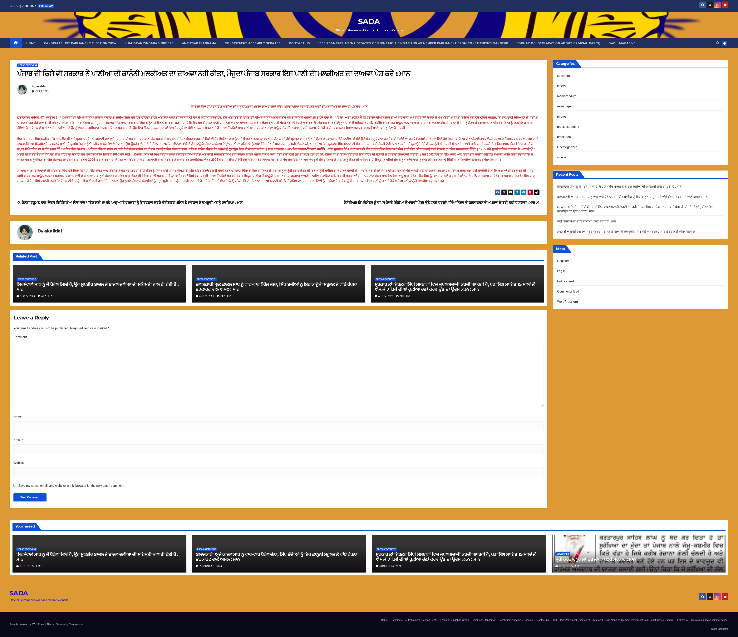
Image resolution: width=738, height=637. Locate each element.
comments (564, 75)
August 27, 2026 (31, 566)
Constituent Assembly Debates (252, 43)
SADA (369, 21)
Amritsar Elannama (199, 43)
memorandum (566, 96)
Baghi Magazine (622, 43)
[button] (717, 43)
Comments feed (568, 291)
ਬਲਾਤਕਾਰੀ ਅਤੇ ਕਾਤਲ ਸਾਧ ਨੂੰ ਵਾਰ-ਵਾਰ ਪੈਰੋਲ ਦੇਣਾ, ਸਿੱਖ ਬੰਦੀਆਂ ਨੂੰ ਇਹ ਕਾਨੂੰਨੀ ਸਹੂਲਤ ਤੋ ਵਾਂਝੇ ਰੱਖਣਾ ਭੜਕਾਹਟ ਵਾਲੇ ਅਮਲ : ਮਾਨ (276, 287)
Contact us (299, 43)
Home (31, 43)
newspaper (565, 106)
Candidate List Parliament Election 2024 (80, 43)
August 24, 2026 (390, 566)
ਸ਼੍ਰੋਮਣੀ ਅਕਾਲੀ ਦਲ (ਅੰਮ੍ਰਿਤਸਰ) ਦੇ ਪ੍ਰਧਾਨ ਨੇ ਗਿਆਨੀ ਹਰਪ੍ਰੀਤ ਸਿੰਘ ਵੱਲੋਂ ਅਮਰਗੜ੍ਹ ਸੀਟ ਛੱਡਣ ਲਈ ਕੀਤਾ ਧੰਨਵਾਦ (626, 231)
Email (18, 439)
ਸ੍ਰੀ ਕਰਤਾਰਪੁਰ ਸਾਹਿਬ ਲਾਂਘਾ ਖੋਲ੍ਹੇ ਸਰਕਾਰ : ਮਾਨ (586, 221)
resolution (564, 137)
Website (19, 462)
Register (563, 260)
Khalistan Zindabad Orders (149, 43)
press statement (27, 65)
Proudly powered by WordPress (27, 624)
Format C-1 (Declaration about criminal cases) (558, 43)
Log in (561, 271)
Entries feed (565, 281)
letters (561, 86)
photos (562, 116)
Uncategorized (567, 147)
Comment (21, 337)
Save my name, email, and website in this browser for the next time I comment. (71, 485)
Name (18, 417)
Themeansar (76, 624)
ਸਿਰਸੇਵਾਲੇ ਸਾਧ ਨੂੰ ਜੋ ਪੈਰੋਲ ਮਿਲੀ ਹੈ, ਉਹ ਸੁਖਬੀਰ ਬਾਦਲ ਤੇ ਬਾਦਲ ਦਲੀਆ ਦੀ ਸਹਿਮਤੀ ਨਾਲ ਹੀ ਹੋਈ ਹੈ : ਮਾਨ (97, 287)
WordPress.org (567, 301)
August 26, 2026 (211, 566)
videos (561, 157)
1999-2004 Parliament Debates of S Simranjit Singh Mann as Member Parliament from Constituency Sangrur (413, 43)
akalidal (41, 86)
